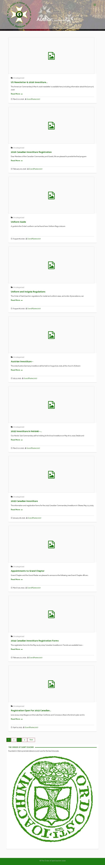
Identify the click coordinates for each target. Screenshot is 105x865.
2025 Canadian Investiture (24, 501)
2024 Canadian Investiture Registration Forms (35, 641)
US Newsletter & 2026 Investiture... (29, 82)
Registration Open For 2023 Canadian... (31, 711)
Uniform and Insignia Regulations (28, 292)
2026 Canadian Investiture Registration (31, 152)
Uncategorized (18, 78)
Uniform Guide (18, 222)
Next (31, 739)
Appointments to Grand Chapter (27, 571)
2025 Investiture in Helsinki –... (26, 431)
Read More (15, 94)
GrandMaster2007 (33, 99)
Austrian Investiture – (22, 362)
